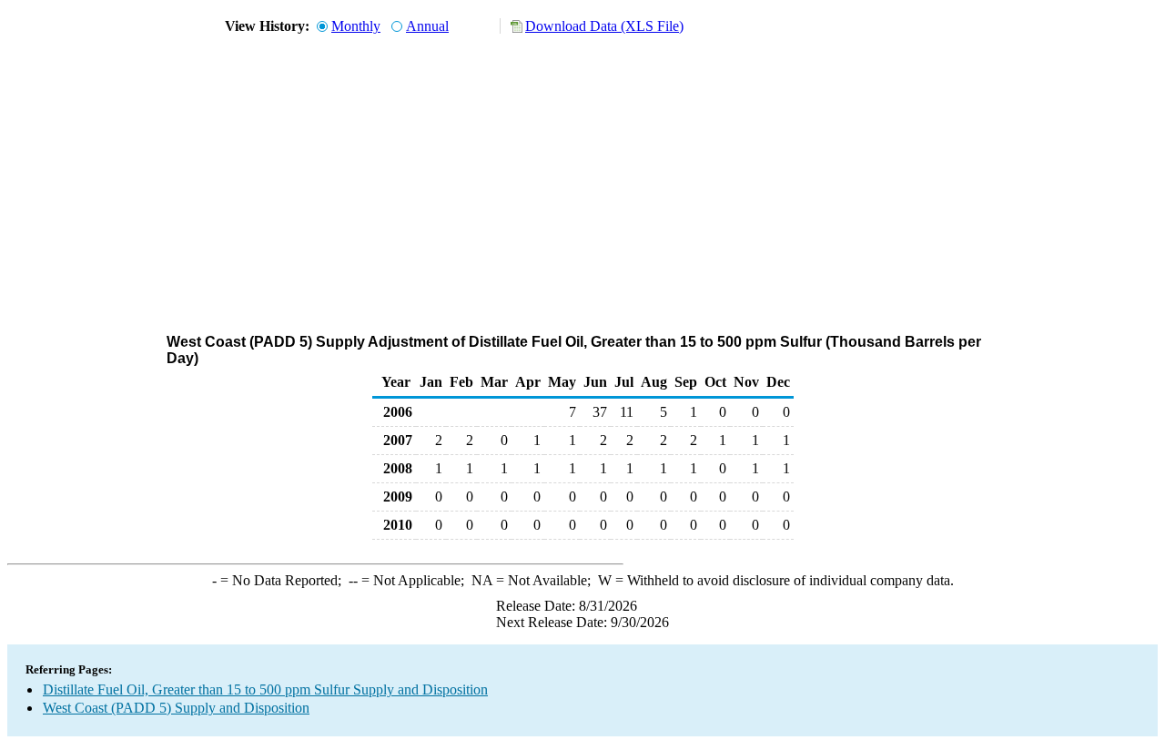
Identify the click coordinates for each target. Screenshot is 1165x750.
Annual (427, 26)
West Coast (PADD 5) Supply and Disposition (176, 707)
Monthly (355, 26)
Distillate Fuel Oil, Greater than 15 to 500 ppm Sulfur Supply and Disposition (265, 689)
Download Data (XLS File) (604, 26)
